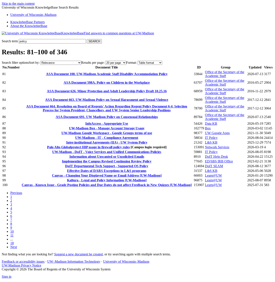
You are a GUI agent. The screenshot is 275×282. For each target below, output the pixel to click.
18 (12, 243)
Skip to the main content (18, 3)
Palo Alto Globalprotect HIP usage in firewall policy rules (88, 147)
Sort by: (34, 62)
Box (208, 128)
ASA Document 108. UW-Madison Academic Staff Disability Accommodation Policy (107, 74)
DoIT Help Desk (216, 156)
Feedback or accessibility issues (23, 261)
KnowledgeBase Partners (27, 22)
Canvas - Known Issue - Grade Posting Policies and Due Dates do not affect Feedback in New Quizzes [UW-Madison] (107, 185)
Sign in (6, 276)
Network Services (217, 147)
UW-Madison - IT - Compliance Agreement (106, 137)
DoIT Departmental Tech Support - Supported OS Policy (106, 166)
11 (12, 235)
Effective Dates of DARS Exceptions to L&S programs (106, 171)
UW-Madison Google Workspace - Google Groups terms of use (106, 133)
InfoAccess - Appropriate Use (106, 123)
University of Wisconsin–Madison (126, 261)
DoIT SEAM (214, 166)
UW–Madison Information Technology (73, 261)
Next (13, 247)
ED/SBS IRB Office (219, 161)
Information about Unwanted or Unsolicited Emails (106, 156)
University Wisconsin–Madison (33, 15)
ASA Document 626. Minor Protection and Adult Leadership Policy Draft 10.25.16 (107, 91)
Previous (16, 193)
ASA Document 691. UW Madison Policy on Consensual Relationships (107, 117)
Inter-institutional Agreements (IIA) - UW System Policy (106, 142)
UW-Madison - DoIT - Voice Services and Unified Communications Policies (106, 152)
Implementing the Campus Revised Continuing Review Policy (106, 161)
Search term (10, 41)
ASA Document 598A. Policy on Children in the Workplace (107, 82)
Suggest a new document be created (78, 254)
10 (12, 231)
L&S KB (211, 142)
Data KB (211, 123)
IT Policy (211, 137)
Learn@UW (213, 175)
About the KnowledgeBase (28, 26)
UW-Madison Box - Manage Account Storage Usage (106, 128)
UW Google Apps (217, 133)
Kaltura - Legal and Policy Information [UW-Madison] (107, 180)
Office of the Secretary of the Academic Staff (224, 74)
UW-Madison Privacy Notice (21, 265)
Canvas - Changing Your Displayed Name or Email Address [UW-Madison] (107, 175)
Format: (131, 62)
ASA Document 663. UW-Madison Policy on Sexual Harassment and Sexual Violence (106, 100)
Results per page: (92, 62)
